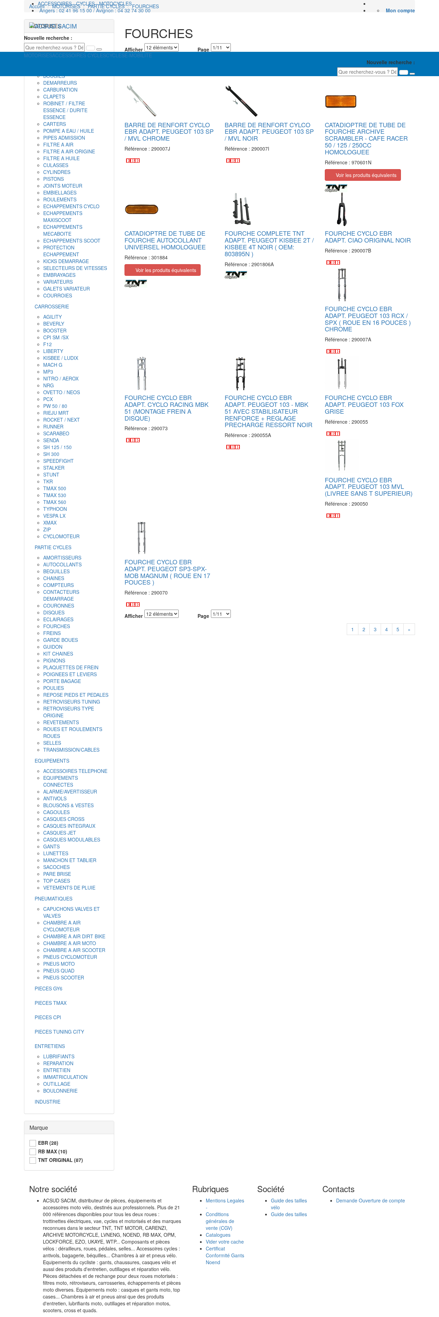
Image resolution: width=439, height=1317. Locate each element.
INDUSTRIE (47, 1101)
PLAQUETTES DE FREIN (70, 667)
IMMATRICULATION (65, 1076)
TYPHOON (55, 508)
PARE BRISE (57, 873)
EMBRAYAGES (59, 274)
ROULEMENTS (59, 199)
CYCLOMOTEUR (61, 536)
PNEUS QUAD (58, 970)
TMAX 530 (54, 495)
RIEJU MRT (56, 412)
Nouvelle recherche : (48, 37)
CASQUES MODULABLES (71, 839)
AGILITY (52, 316)
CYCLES (115, 55)
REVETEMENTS (61, 722)
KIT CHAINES (58, 653)
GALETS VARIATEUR (66, 288)
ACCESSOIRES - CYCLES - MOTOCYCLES (85, 3)
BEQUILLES (56, 571)
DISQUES (53, 612)
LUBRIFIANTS (58, 1056)
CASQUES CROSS (63, 818)
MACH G (52, 364)
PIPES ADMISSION (64, 137)
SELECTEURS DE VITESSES (75, 267)
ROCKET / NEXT (61, 419)
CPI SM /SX (56, 337)
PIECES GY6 (48, 988)
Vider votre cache (225, 1241)
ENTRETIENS (50, 1046)
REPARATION (58, 1063)
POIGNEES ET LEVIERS (70, 674)
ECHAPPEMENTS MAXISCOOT (62, 216)
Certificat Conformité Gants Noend (225, 1255)
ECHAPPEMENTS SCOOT (71, 240)
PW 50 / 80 (55, 405)
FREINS (52, 633)
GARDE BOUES (60, 639)
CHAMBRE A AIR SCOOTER (74, 949)
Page (203, 615)
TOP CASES (56, 880)
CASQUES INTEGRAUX (69, 825)
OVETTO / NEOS (61, 392)
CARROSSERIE (52, 306)
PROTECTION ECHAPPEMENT (61, 251)
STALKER (53, 467)
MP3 (48, 371)
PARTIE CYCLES (53, 547)
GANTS (51, 846)
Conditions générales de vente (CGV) (220, 1221)
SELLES (52, 742)
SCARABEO (56, 433)
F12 (47, 344)
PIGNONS (54, 660)
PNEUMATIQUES (53, 898)
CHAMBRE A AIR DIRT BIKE (74, 936)
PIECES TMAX (51, 1002)
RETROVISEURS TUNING (71, 701)
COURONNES (58, 605)
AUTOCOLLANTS (62, 564)
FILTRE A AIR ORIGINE (69, 151)
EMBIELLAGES (59, 192)
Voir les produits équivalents (364, 175)
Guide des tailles (289, 1214)
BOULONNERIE (60, 1090)
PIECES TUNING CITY (59, 1031)
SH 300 (51, 453)
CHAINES (53, 578)
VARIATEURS (58, 281)
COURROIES (57, 295)
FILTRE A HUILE (61, 158)
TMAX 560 (54, 501)
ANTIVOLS (55, 798)
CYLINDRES (56, 171)
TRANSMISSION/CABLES (71, 749)
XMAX (50, 522)
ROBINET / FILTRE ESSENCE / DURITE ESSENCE (65, 110)
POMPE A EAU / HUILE (68, 130)
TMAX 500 (54, 488)
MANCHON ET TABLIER (69, 860)
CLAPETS (54, 96)
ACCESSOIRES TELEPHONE (75, 770)
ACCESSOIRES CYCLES (79, 55)
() (48, 1142)
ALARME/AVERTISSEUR (70, 791)
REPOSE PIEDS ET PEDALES (75, 694)
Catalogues (218, 1234)
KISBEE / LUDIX (60, 357)
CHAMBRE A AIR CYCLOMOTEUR (62, 926)
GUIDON (52, 646)
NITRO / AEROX (61, 378)
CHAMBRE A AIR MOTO (69, 943)
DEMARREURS (60, 82)
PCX (48, 399)
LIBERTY (53, 351)
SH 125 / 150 (57, 447)
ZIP (47, 529)
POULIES (53, 687)
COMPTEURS (58, 584)
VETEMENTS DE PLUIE (69, 887)
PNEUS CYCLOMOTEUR (70, 956)
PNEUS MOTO (59, 963)
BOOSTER (55, 330)
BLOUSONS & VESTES (68, 805)
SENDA (51, 440)
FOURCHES (56, 626)
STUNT (51, 474)
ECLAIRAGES (58, 619)
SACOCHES (56, 866)
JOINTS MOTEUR (62, 185)
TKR (48, 481)
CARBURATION (60, 89)
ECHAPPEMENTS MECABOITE (62, 230)
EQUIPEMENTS (52, 760)
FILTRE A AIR (58, 144)
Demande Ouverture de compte (370, 1200)
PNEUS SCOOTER (63, 977)
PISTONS (53, 178)
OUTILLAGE (56, 1083)
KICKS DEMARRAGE (66, 261)
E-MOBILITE (138, 55)
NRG (48, 385)
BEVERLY (53, 323)
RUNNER (53, 426)
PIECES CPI (48, 1017)
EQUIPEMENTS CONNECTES (60, 781)
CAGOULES (56, 812)
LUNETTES (55, 853)
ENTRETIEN (56, 1070)
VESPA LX (54, 515)
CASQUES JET (59, 832)
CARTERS (54, 123)
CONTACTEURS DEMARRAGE (61, 595)
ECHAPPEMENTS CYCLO (71, 206)
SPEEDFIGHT (58, 460)
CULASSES (55, 165)
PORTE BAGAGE (62, 681)
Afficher (133, 615)
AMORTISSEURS (62, 557)
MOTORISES (38, 55)
